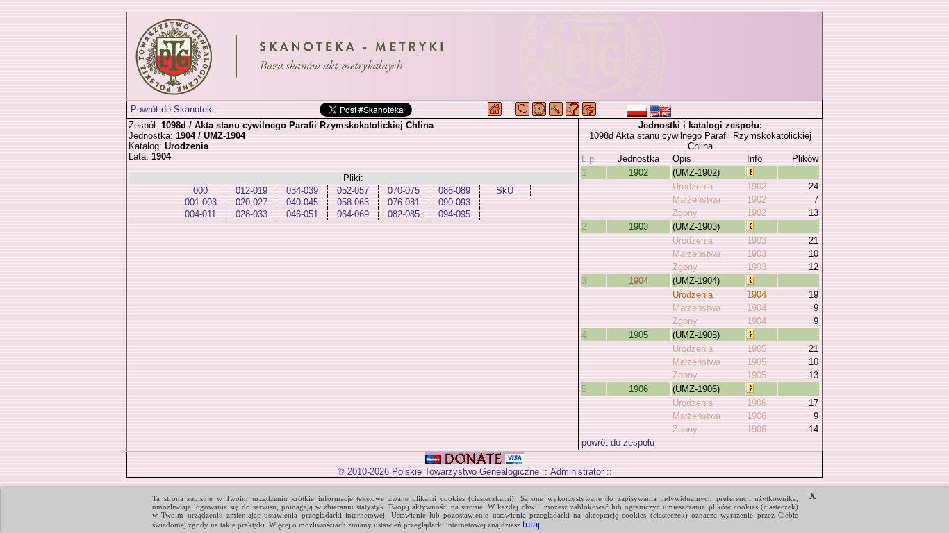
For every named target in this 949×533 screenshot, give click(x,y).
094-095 (454, 214)
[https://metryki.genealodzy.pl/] (474, 56)
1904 (638, 281)
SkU (504, 190)
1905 (638, 335)
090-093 (454, 202)
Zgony (685, 213)
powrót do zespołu (617, 442)
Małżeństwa (696, 199)
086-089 (454, 190)
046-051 (302, 214)
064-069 (353, 214)
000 (200, 190)
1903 (638, 226)
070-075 (404, 190)
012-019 (251, 190)
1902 (638, 172)
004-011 (200, 214)
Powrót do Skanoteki (172, 109)
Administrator (577, 471)
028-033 (251, 214)
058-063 (353, 202)
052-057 (353, 190)
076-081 (404, 202)
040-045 (302, 202)
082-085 (404, 214)
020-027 (251, 202)
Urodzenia (692, 186)
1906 (638, 389)
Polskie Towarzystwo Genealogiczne (465, 471)
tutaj (531, 524)
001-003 (201, 202)
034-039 (302, 190)
